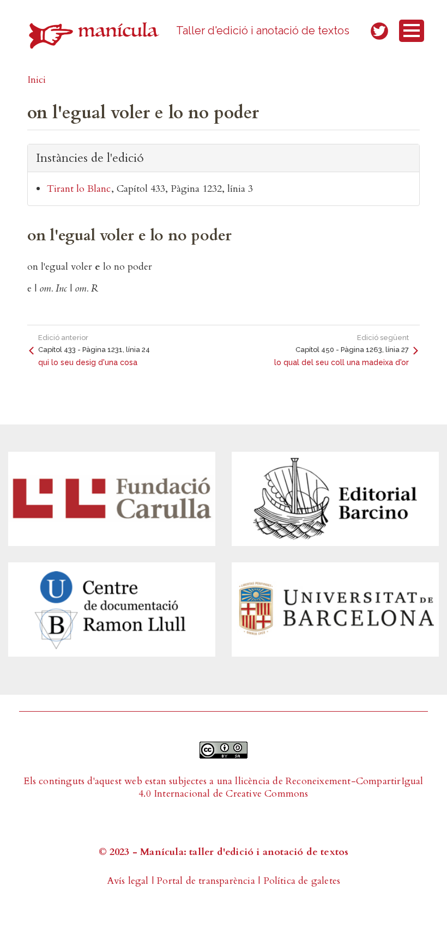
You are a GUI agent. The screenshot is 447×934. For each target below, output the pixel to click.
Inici (36, 80)
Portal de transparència (205, 881)
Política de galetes (302, 881)
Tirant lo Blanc (79, 189)
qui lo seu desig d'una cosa (87, 362)
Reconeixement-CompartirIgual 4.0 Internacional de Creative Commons (280, 787)
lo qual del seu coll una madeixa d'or (341, 362)
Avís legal (128, 881)
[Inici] (94, 35)
